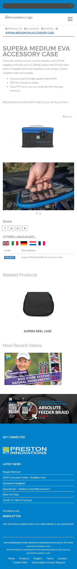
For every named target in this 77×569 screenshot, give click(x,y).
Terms (50, 558)
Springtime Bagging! (14, 483)
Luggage (33, 28)
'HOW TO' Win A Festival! (17, 500)
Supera (49, 28)
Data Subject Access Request (48, 562)
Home (11, 558)
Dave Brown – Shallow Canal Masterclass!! (26, 488)
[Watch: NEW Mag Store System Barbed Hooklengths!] (37, 369)
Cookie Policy (20, 562)
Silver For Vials (11, 494)
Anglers (37, 558)
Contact (62, 558)
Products (15, 28)
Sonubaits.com (11, 510)
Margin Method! (12, 471)
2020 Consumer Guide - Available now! (24, 477)
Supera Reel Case (38, 331)
